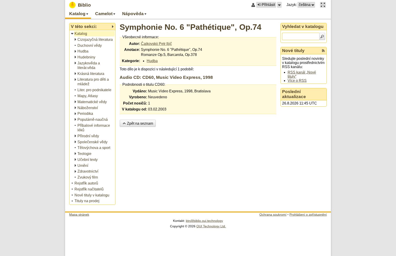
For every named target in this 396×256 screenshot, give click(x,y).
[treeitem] (93, 34)
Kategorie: (131, 61)
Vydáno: (140, 91)
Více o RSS (297, 81)
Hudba (152, 61)
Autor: (134, 44)
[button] (279, 5)
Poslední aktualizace (294, 94)
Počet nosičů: (135, 103)
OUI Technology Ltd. (211, 226)
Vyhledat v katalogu (303, 26)
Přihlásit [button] (268, 5)
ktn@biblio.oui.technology (204, 221)
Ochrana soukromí (272, 214)
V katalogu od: (134, 109)
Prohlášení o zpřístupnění (308, 214)
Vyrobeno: (138, 97)
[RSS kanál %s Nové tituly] (323, 50)
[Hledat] (322, 36)
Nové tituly (293, 50)
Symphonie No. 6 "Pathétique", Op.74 (190, 26)
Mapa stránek (79, 214)
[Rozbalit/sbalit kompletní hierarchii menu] (112, 26)
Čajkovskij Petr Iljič (156, 44)
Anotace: (132, 50)
